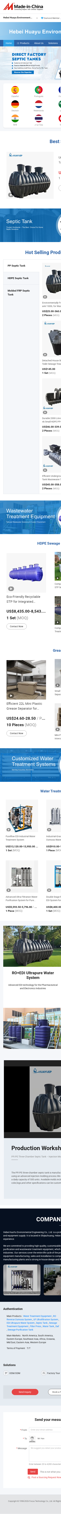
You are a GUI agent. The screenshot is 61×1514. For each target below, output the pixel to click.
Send (32, 1471)
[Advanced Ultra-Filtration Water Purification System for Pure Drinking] (22, 876)
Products (24, 43)
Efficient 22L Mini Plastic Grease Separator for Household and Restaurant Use (26, 706)
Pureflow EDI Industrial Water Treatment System (20, 838)
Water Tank (48, 1326)
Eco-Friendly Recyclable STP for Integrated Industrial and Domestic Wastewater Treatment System (24, 599)
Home (9, 43)
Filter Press (35, 1326)
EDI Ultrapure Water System (20, 1322)
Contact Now (16, 626)
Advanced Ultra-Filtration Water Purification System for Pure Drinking (21, 898)
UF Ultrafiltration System (45, 1319)
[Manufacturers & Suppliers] (23, 6)
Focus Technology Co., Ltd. (41, 1501)
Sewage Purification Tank (20, 1329)
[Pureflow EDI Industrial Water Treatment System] (22, 816)
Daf (57, 1326)
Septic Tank (41, 1322)
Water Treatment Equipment (37, 1316)
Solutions (53, 43)
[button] (60, 76)
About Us (38, 43)
